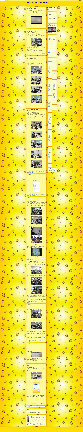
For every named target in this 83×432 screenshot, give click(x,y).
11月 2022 (49, 107)
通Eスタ (54, 99)
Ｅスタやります (29, 364)
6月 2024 (49, 87)
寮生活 (53, 109)
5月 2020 (49, 139)
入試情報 (46, 5)
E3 (30, 172)
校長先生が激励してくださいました (33, 31)
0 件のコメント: (38, 171)
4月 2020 (49, 140)
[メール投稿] (41, 171)
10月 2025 (49, 70)
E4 (28, 341)
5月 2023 (49, 101)
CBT (53, 59)
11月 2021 (49, 120)
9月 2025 (49, 71)
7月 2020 (49, 137)
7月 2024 (49, 86)
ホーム (37, 406)
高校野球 (54, 86)
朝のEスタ (54, 98)
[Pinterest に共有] (42, 258)
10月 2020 (49, 134)
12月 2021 (49, 119)
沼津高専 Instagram (36, 5)
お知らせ (34, 195)
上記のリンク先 (35, 256)
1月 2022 (49, 118)
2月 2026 (49, 66)
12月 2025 (49, 68)
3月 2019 (49, 154)
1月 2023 (49, 105)
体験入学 (54, 97)
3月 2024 (49, 90)
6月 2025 (49, 74)
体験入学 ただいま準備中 (31, 8)
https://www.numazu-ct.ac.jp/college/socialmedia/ (51, 9)
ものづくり (54, 73)
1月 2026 (49, 67)
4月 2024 (49, 89)
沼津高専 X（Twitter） (29, 5)
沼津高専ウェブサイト (41, 5)
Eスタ (31, 172)
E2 (29, 172)
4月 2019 (49, 153)
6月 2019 (49, 151)
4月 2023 (49, 102)
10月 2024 (49, 83)
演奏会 (53, 74)
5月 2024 (49, 88)
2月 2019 (49, 155)
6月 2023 (49, 100)
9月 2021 (49, 122)
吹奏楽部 (54, 93)
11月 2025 (49, 69)
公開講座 (54, 85)
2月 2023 (49, 104)
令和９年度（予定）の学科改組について (31, 422)
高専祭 (53, 87)
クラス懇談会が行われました (32, 416)
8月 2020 (49, 136)
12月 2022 (49, 106)
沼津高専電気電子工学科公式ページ (51, 170)
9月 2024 (49, 84)
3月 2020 (49, 141)
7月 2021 (49, 124)
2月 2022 (49, 117)
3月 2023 (49, 103)
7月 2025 (49, 73)
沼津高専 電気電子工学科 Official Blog (37, 2)
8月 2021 (49, 123)
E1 (28, 172)
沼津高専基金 (50, 5)
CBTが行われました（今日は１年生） (33, 419)
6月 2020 (49, 138)
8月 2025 (49, 72)
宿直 (53, 92)
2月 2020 (49, 142)
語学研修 (54, 84)
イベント (54, 66)
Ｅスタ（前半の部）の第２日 (31, 58)
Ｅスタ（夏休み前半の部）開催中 (32, 109)
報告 (28, 54)
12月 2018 (49, 157)
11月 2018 (49, 158)
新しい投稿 (28, 406)
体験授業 (54, 96)
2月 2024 (49, 91)
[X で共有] (43, 53)
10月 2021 (49, 121)
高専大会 (54, 88)
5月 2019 (49, 152)
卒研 (53, 94)
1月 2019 (49, 156)
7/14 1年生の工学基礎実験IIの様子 (32, 261)
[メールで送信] (42, 53)
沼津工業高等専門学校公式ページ (51, 169)
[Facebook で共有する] (44, 53)
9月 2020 (49, 135)
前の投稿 (45, 406)
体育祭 (53, 95)
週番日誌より (29, 344)
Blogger (45, 430)
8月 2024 (49, 85)
